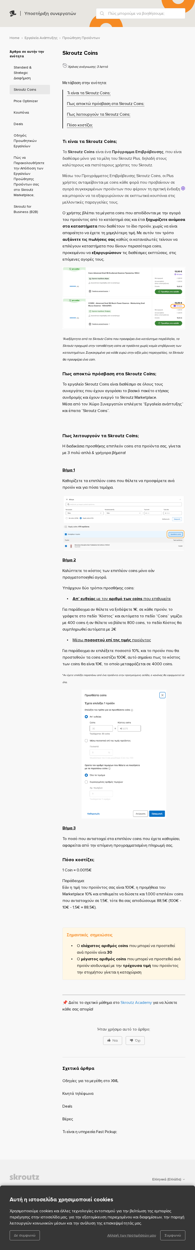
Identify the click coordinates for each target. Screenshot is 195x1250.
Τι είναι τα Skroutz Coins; (88, 93)
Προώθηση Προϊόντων (81, 38)
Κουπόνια (21, 112)
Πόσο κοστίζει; (80, 125)
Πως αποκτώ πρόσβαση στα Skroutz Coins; (105, 103)
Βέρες (67, 1119)
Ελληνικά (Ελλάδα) (167, 1179)
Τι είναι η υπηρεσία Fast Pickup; (89, 1131)
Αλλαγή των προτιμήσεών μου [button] (131, 1235)
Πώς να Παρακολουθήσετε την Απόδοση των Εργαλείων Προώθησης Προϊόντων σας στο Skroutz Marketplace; (29, 176)
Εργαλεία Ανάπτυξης (41, 38)
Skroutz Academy (136, 1002)
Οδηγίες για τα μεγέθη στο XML (90, 1080)
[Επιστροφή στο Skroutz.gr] (35, 1179)
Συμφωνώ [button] (173, 1235)
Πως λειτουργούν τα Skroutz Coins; (98, 114)
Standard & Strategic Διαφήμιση (23, 72)
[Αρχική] (13, 13)
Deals (18, 124)
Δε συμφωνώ (25, 1235)
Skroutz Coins (25, 89)
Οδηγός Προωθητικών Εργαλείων (25, 140)
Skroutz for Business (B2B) (26, 209)
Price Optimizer (26, 101)
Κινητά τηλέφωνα (77, 1093)
